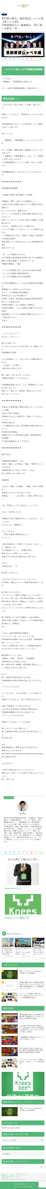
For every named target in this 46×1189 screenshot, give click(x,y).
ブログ (4, 14)
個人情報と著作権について (21, 1184)
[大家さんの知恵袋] (23, 6)
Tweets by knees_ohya (11, 1128)
